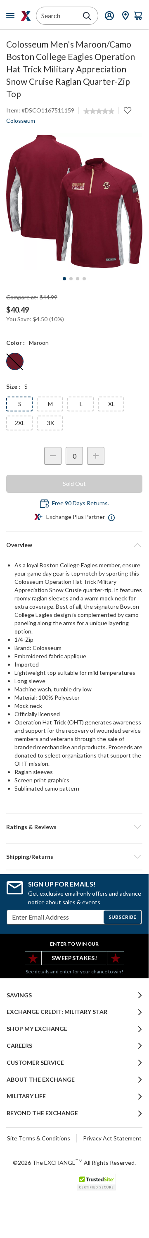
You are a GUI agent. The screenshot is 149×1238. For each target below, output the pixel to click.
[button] (74, 827)
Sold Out (74, 483)
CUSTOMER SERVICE (35, 1062)
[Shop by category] (12, 15)
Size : (13, 386)
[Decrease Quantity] (52, 456)
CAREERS (19, 1045)
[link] (98, 111)
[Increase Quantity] (95, 456)
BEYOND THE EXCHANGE (42, 1113)
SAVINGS (19, 995)
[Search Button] (87, 16)
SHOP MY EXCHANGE (37, 1028)
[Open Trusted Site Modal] (96, 1182)
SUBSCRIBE (122, 917)
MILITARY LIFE (26, 1096)
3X (50, 422)
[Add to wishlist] (127, 110)
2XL (20, 422)
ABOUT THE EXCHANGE (41, 1079)
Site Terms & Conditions (38, 1138)
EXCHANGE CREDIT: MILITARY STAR (57, 1012)
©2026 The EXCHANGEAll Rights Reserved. (74, 1162)
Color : (15, 342)
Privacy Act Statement (112, 1138)
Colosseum (20, 120)
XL (111, 403)
